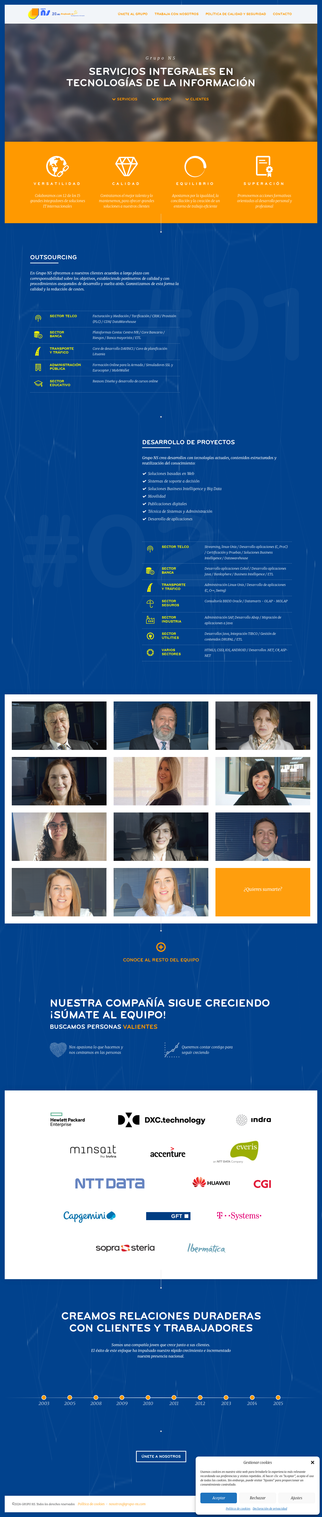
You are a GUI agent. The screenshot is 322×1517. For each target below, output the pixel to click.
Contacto (282, 14)
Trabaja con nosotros (176, 14)
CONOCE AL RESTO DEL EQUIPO (161, 960)
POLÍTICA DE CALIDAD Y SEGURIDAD (236, 14)
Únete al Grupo (133, 14)
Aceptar (218, 1498)
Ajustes (296, 1498)
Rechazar (257, 1498)
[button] (312, 1462)
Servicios (126, 99)
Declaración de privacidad (270, 1508)
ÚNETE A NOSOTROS (161, 1456)
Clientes (199, 99)
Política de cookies (238, 1508)
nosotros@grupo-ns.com (127, 1504)
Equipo (163, 99)
